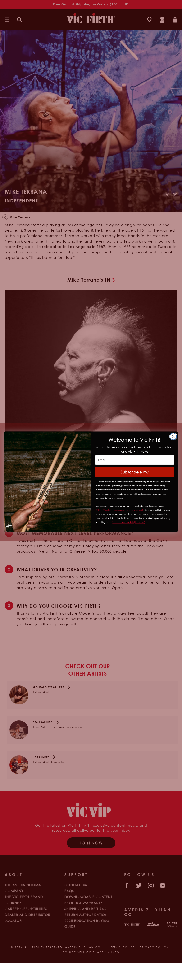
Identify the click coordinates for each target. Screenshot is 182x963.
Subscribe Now (135, 472)
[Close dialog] (173, 436)
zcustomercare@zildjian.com (128, 522)
